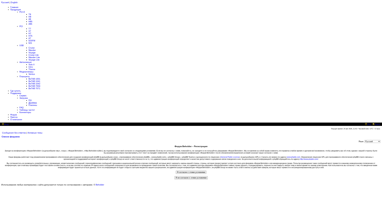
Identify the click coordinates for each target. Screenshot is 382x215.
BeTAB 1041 (34, 81)
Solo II (31, 64)
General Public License (230, 157)
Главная (14, 7)
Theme (32, 69)
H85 (30, 21)
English (14, 2)
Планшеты (24, 76)
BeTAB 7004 (34, 86)
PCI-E (22, 12)
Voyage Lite (34, 60)
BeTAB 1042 (34, 83)
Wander (32, 50)
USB (21, 45)
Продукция (15, 9)
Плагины (33, 105)
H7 (30, 33)
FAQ (21, 107)
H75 (30, 36)
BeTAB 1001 (34, 79)
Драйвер (33, 103)
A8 (30, 19)
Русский (5, 2)
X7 (30, 31)
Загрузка (23, 98)
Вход (6, 124)
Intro (31, 67)
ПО (30, 100)
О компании (16, 119)
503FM (32, 40)
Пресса (13, 117)
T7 (30, 28)
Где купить (15, 91)
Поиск (377, 124)
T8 (30, 14)
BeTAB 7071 (34, 88)
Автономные (25, 62)
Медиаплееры (26, 71)
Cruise (32, 48)
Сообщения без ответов (14, 133)
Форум (13, 114)
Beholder (100, 184)
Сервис (23, 95)
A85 (30, 24)
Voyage (32, 52)
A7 (30, 38)
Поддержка (15, 93)
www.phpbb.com (293, 157)
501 (30, 43)
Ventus (32, 74)
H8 (30, 17)
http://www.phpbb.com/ (309, 159)
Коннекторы (25, 112)
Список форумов (11, 136)
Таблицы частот (27, 110)
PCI (21, 26)
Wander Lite (34, 57)
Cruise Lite (34, 55)
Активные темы (34, 133)
